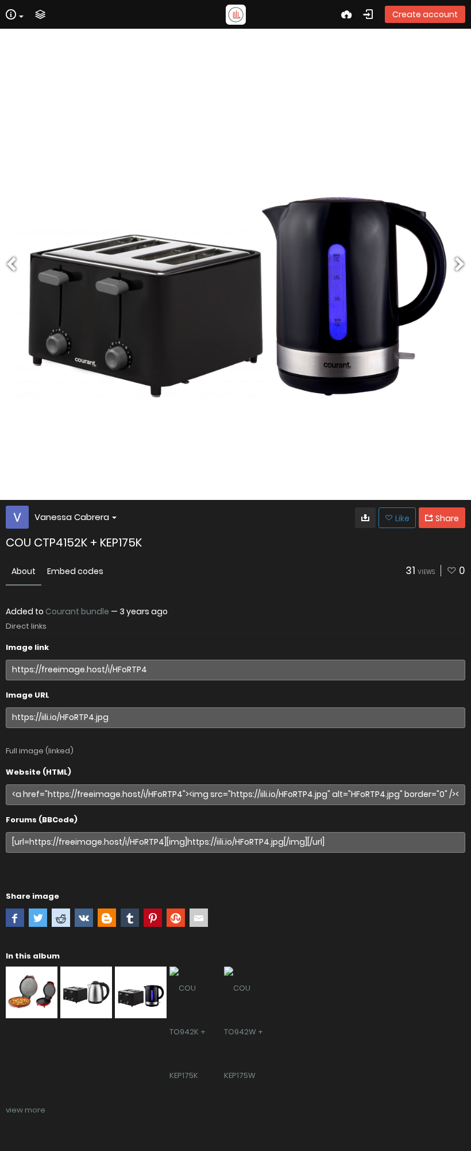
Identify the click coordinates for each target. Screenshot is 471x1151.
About (23, 571)
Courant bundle (77, 611)
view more (25, 1109)
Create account (425, 14)
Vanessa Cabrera (71, 517)
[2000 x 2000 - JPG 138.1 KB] (365, 517)
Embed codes (75, 571)
